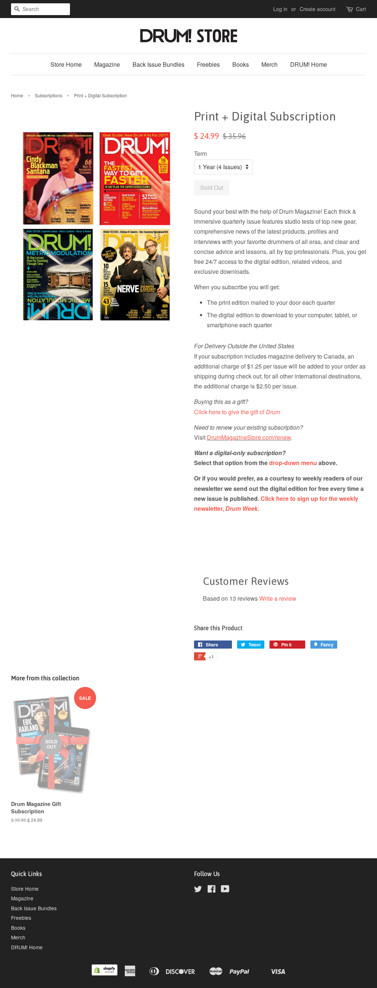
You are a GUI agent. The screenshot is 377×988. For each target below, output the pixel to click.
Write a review (277, 598)
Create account (317, 9)
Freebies (208, 64)
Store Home (66, 64)
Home (17, 95)
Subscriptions (48, 95)
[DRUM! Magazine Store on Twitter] (198, 890)
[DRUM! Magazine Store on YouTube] (225, 890)
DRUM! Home (308, 64)
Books (240, 64)
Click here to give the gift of (237, 412)
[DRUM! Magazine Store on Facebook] (211, 890)
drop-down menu (293, 462)
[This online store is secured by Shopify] (104, 973)
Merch (269, 64)
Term (200, 153)
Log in (280, 9)
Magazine (107, 64)
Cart (361, 9)
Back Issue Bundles (158, 64)
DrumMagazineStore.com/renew (249, 437)
